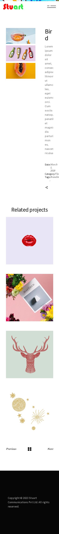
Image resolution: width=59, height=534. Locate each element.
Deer (18, 374)
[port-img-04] (21, 71)
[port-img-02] (21, 53)
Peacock (21, 317)
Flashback (20, 256)
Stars (18, 431)
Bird (18, 260)
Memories (20, 313)
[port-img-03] (21, 36)
